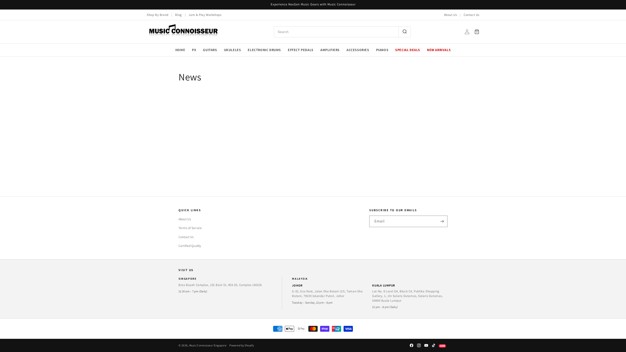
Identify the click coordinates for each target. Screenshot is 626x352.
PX (194, 50)
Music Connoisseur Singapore (207, 345)
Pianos (382, 50)
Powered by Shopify (241, 345)
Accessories (358, 50)
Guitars (210, 50)
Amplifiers (330, 50)
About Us (450, 15)
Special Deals (407, 50)
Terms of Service (190, 228)
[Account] (467, 31)
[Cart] (476, 31)
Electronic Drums (264, 50)
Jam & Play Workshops (205, 15)
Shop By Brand (157, 15)
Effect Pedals (300, 50)
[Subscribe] (441, 221)
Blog (178, 15)
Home (180, 50)
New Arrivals (439, 50)
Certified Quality (190, 245)
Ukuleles (232, 50)
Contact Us (471, 15)
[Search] (405, 32)
